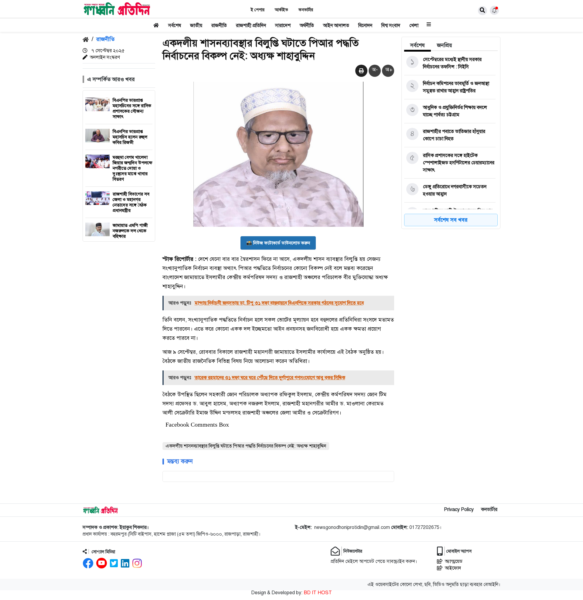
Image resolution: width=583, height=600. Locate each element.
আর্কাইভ (281, 9)
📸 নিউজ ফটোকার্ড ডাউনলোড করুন (278, 243)
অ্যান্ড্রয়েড (453, 561)
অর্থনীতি (307, 25)
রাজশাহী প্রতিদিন (251, 25)
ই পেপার (257, 9)
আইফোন (453, 568)
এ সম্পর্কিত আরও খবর (111, 79)
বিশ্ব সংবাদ (390, 25)
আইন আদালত (336, 25)
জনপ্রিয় (444, 45)
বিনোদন (365, 25)
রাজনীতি (219, 25)
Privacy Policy (459, 509)
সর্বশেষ (174, 25)
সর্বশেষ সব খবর (451, 219)
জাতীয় (196, 25)
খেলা (413, 25)
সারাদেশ (283, 25)
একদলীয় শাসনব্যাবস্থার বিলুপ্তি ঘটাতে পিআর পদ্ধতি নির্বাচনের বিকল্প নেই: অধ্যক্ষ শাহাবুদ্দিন (245, 446)
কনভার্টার (305, 9)
